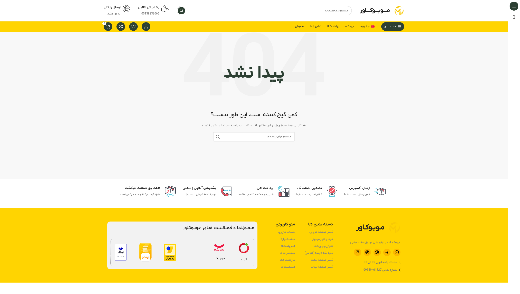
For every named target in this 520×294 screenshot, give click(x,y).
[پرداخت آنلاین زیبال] (120, 252)
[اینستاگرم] (357, 252)
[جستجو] (181, 10)
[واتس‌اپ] (396, 252)
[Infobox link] (244, 252)
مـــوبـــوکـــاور (375, 10)
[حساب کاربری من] (146, 26)
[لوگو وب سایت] (399, 10)
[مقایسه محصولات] (120, 26)
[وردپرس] (377, 252)
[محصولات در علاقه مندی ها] (133, 26)
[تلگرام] (387, 252)
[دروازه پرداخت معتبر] (170, 252)
